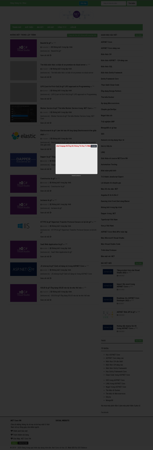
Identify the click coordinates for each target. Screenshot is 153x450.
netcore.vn (79, 175)
